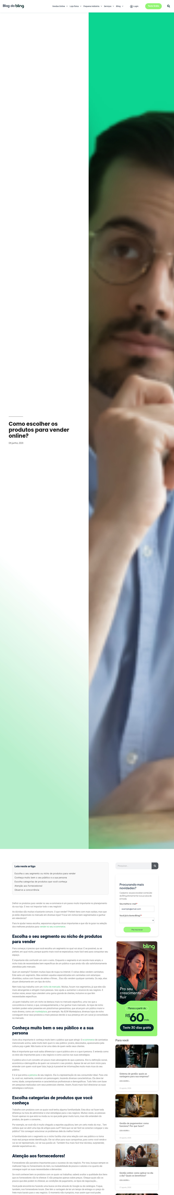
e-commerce (88, 1039)
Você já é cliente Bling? (130, 915)
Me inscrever (137, 929)
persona (33, 1075)
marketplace (41, 1011)
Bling (118, 6)
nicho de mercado (51, 987)
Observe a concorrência (27, 889)
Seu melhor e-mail (128, 903)
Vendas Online (58, 6)
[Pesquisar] (155, 865)
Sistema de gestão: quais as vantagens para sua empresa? (134, 1075)
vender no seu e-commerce (52, 926)
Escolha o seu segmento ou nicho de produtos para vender (45, 873)
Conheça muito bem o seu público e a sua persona (41, 877)
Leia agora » (124, 1081)
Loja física (74, 6)
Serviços (107, 6)
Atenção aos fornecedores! (28, 885)
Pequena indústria (91, 6)
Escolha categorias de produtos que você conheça (41, 881)
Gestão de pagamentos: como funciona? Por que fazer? (134, 1124)
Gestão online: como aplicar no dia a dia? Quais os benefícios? (136, 1174)
